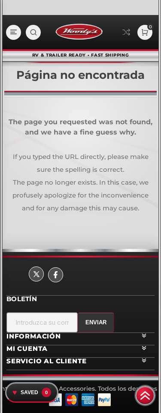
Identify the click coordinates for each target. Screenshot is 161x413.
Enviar (95, 322)
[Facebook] (55, 274)
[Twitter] (36, 273)
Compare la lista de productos (126, 32)
